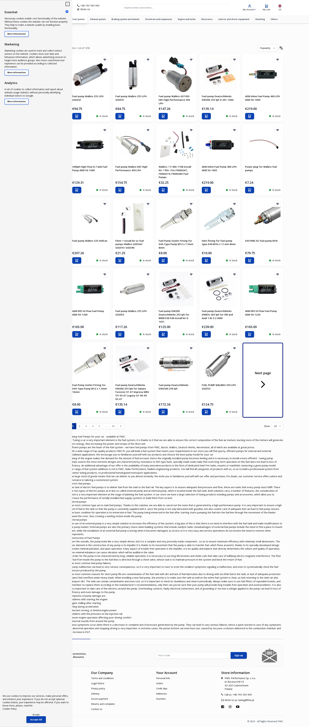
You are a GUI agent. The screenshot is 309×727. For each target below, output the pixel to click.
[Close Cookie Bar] (68, 4)
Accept (36, 714)
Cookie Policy (10, 708)
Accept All (36, 719)
